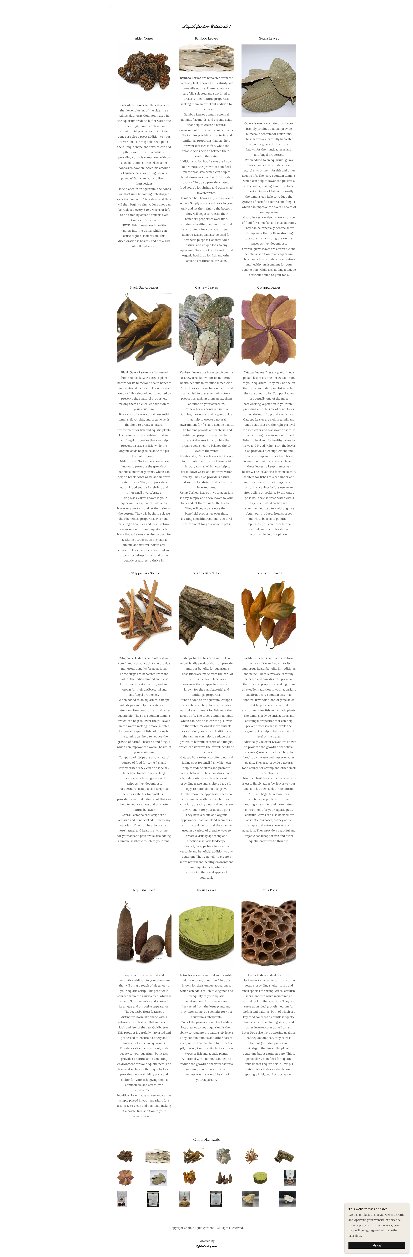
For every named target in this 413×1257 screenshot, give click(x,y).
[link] (206, 1246)
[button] (110, 7)
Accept (377, 1245)
